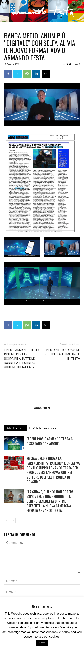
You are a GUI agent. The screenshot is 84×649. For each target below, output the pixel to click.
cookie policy (60, 632)
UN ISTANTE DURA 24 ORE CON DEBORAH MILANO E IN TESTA (62, 354)
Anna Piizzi (42, 408)
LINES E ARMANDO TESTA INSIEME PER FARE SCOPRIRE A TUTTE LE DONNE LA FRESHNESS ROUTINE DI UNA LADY (21, 358)
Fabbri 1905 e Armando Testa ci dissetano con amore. (50, 441)
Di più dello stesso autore (42, 428)
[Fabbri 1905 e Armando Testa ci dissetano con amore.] (14, 443)
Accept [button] (42, 642)
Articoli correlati (15, 428)
